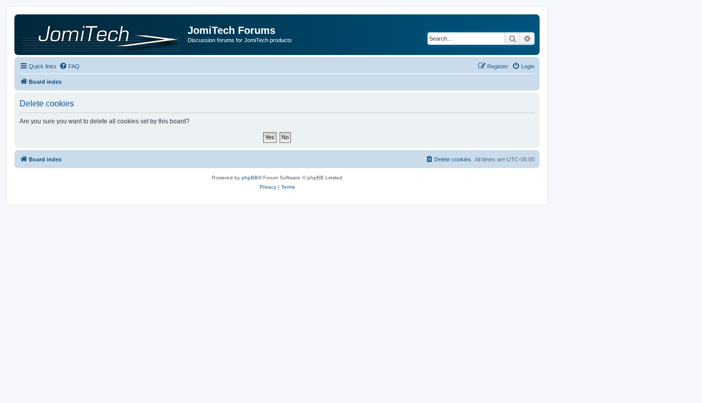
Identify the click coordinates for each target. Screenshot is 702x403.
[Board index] (102, 34)
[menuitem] (69, 66)
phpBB (250, 177)
